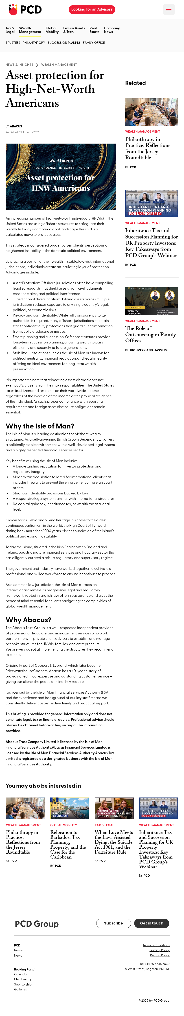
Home (18, 950)
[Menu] (169, 9)
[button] (30, 36)
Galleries (20, 989)
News (18, 955)
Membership (23, 979)
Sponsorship (23, 984)
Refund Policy (160, 955)
